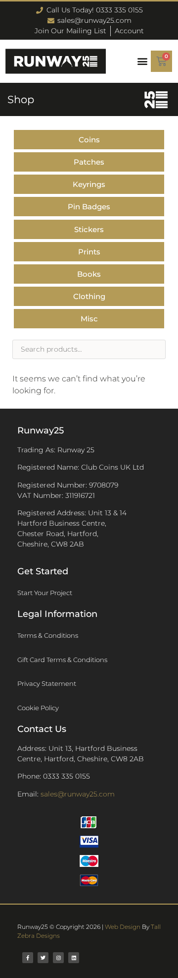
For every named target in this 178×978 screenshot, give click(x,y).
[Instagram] (58, 957)
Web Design (122, 926)
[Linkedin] (73, 957)
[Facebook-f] (27, 957)
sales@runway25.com (78, 794)
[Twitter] (43, 957)
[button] (142, 61)
